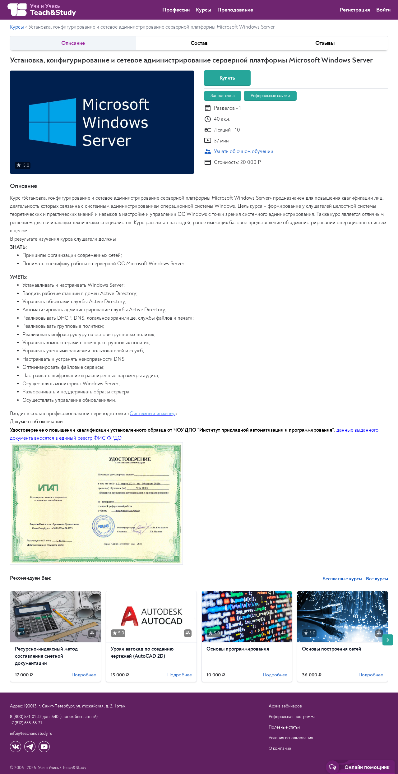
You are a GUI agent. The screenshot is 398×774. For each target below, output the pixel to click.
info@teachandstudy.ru (31, 733)
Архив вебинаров (285, 706)
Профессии (176, 9)
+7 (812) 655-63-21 (26, 722)
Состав (199, 43)
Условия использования (291, 737)
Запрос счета (223, 95)
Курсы (203, 9)
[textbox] (199, 381)
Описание (73, 43)
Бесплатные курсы (342, 579)
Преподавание (235, 9)
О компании (280, 748)
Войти (383, 9)
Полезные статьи (284, 727)
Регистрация (355, 9)
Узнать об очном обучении (238, 151)
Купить (227, 78)
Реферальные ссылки (270, 95)
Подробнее (84, 674)
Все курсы (376, 579)
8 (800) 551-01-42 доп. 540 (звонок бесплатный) (54, 716)
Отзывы (325, 43)
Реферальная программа (292, 716)
